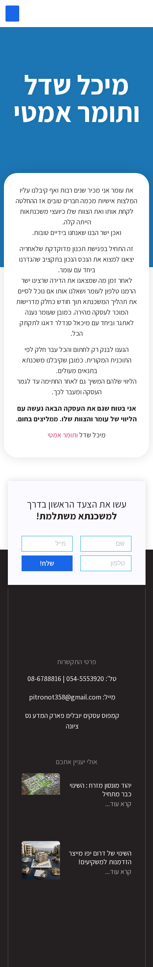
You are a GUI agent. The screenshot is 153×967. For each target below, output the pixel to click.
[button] (12, 13)
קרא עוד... (118, 803)
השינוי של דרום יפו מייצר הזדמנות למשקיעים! (100, 857)
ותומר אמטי (63, 434)
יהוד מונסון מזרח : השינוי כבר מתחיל (100, 789)
